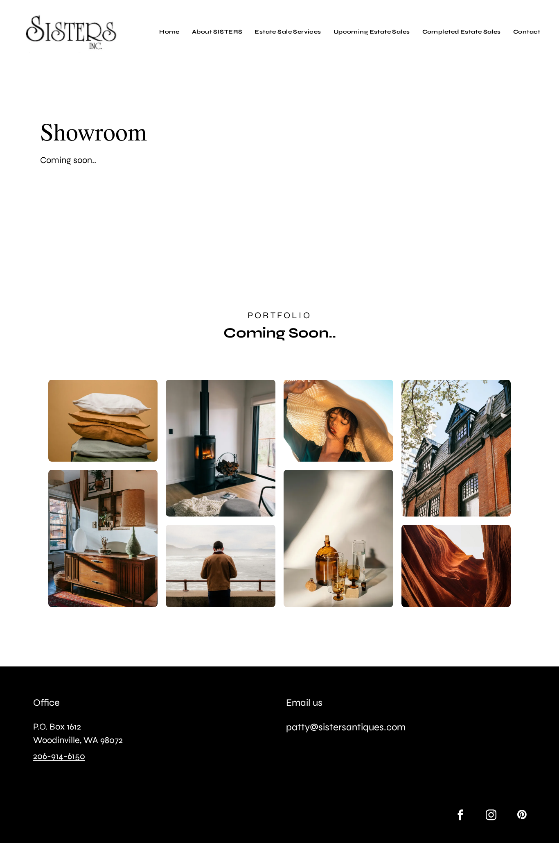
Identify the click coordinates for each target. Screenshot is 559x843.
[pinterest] (522, 816)
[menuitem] (169, 31)
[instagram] (491, 816)
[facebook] (460, 816)
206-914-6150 (59, 756)
